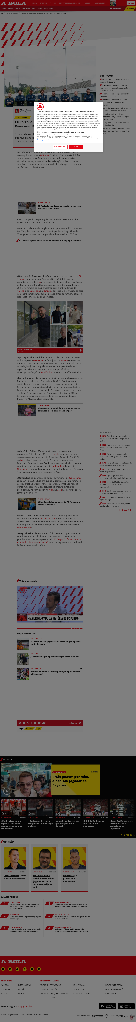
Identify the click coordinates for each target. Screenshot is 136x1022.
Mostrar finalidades (60, 146)
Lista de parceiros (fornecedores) (47, 140)
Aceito (76, 146)
